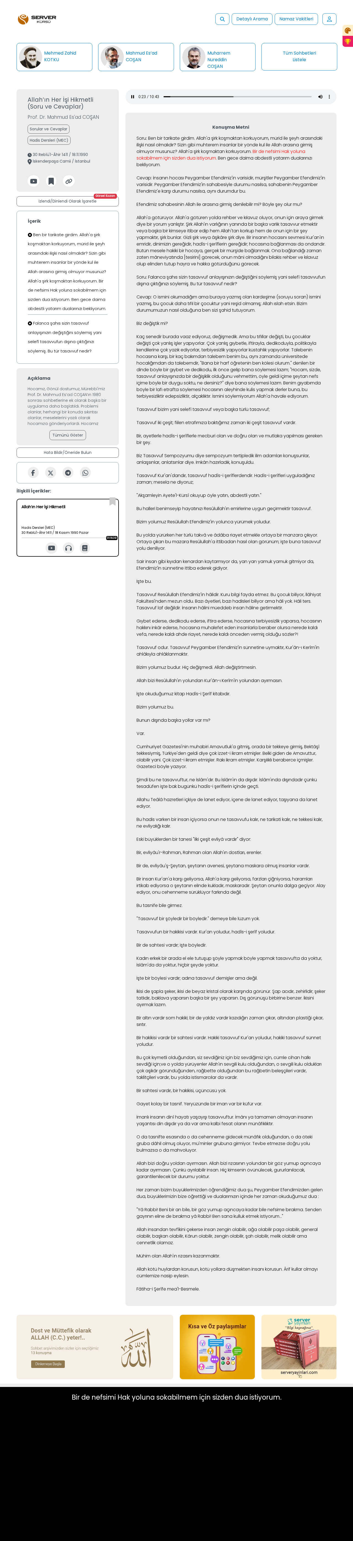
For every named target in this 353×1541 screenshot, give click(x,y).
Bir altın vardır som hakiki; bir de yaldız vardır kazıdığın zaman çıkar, (206, 1018)
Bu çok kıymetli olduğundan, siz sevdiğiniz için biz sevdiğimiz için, (204, 1057)
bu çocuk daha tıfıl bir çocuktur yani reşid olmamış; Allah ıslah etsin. (224, 303)
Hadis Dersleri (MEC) (49, 140)
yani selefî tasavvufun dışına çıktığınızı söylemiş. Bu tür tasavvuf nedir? (231, 280)
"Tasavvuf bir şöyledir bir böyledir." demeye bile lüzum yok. (198, 918)
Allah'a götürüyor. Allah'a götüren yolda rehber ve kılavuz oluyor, (205, 217)
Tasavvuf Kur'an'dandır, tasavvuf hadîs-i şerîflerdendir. (195, 475)
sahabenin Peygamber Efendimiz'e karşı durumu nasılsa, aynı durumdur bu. (227, 187)
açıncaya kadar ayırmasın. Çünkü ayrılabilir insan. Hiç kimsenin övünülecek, (229, 1166)
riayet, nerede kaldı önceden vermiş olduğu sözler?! (243, 634)
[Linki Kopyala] (69, 181)
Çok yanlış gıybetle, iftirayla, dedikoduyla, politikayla (261, 343)
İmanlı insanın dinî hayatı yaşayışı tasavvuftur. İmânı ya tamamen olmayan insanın (225, 1117)
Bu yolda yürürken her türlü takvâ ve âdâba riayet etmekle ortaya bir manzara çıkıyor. (227, 535)
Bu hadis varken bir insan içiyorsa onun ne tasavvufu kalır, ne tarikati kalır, (214, 819)
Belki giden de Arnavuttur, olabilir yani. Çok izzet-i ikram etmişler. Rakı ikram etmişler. (226, 756)
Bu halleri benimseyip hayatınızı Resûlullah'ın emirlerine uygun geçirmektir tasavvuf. (224, 508)
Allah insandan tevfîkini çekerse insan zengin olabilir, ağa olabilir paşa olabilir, (218, 1229)
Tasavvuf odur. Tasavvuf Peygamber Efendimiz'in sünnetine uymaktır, (211, 647)
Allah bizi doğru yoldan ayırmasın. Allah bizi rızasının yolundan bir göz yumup (218, 1163)
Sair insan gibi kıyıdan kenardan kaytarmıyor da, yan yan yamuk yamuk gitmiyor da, (225, 561)
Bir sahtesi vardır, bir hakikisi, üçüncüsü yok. (181, 1090)
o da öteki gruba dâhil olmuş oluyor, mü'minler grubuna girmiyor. (224, 1140)
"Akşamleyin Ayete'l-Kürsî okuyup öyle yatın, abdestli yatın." (199, 495)
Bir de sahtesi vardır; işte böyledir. (172, 945)
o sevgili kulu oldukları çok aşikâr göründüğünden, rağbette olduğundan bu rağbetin (229, 1067)
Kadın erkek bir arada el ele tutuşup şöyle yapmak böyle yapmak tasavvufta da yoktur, (229, 958)
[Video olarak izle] (51, 548)
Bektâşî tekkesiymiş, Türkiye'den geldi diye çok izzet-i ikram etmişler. (228, 749)
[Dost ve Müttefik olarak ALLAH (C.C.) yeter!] (95, 1346)
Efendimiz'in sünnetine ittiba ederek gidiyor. (182, 568)
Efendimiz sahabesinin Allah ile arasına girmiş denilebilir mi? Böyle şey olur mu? (219, 204)
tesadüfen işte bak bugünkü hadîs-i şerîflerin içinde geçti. (198, 786)
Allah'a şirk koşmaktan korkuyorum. (215, 151)
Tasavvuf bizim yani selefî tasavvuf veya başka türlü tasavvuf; (203, 409)
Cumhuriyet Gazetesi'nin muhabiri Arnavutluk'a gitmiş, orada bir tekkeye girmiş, (220, 746)
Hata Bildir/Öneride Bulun (68, 452)
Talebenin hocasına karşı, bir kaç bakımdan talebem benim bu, (224, 353)
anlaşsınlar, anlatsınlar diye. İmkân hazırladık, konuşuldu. (195, 462)
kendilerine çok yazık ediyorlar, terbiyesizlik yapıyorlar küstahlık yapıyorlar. (213, 350)
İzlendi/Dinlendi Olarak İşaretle (77, 200)
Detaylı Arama (252, 19)
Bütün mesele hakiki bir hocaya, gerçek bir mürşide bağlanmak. (203, 250)
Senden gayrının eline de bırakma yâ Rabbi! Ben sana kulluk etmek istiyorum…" (229, 1212)
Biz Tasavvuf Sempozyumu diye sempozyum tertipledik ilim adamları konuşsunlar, (223, 455)
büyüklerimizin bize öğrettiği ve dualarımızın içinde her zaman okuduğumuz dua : (233, 1196)
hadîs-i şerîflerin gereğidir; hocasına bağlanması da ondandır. (259, 244)
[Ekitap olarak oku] (85, 548)
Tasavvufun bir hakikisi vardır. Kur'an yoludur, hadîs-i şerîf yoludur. (206, 932)
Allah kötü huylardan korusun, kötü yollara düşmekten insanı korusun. (210, 1269)
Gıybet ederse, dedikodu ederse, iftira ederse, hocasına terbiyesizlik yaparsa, (218, 621)
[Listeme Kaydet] (51, 181)
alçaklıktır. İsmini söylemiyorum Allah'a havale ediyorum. (250, 396)
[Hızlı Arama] (222, 19)
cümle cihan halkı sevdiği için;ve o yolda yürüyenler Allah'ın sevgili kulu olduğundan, (224, 1060)
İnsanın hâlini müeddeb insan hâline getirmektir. (232, 608)
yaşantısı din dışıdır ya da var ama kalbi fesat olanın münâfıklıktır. (205, 1123)
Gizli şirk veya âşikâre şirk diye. (214, 237)
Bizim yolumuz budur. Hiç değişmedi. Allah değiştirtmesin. (196, 667)
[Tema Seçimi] (348, 30)
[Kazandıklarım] (348, 41)
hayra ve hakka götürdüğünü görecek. (218, 264)
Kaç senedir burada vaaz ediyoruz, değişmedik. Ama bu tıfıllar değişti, (210, 336)
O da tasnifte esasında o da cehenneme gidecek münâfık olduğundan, (213, 1137)
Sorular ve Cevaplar (48, 129)
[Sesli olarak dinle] (68, 548)
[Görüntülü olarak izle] (33, 181)
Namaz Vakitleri (296, 19)
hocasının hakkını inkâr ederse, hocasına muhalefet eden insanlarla (229, 624)
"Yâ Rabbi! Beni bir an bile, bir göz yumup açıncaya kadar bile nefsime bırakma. (220, 1209)
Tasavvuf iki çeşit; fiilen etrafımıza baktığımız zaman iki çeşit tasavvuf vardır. (216, 422)
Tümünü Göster (67, 435)
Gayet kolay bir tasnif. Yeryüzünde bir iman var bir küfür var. (199, 1104)
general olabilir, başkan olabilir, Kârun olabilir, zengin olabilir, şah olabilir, (227, 1232)
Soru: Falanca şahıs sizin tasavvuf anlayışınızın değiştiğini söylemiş (207, 277)
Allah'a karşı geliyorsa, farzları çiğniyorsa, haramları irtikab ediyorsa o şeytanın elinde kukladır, (224, 882)
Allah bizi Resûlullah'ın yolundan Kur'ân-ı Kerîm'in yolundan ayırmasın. (209, 680)
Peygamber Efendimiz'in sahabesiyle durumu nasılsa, (210, 184)
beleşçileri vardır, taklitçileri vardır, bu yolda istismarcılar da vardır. (222, 1074)
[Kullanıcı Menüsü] (329, 19)
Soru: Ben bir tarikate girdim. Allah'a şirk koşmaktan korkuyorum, (203, 138)
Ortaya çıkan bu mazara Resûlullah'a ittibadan (186, 541)
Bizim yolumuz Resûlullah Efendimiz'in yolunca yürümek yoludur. (204, 522)
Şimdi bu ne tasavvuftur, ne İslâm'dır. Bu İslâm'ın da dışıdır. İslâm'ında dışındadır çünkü (227, 780)
